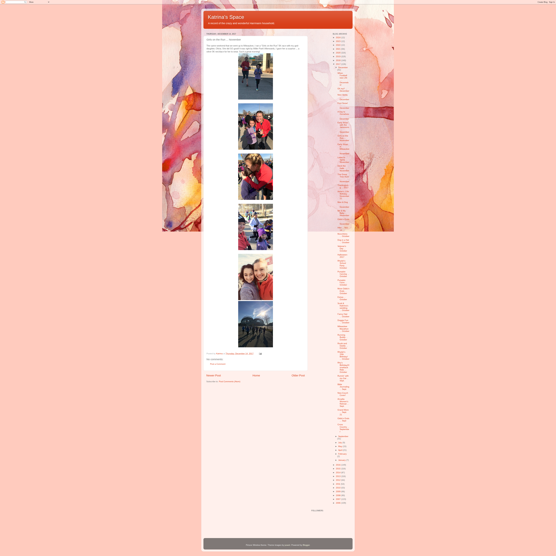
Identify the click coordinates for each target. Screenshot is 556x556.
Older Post (298, 375)
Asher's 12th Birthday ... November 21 (344, 195)
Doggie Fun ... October (343, 321)
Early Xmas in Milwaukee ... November (343, 149)
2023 (338, 41)
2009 (338, 491)
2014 (338, 472)
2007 (338, 499)
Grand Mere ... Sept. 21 (343, 412)
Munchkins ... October (343, 235)
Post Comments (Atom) (229, 381)
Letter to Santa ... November (343, 159)
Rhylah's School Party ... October (342, 264)
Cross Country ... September (343, 428)
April (340, 450)
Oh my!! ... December (343, 90)
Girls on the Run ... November (343, 138)
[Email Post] (260, 354)
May (340, 446)
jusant (287, 545)
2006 (338, 503)
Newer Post (213, 375)
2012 (338, 480)
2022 (338, 45)
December (343, 67)
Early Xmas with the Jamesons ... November (343, 127)
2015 (338, 469)
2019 (338, 56)
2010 (338, 488)
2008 (338, 495)
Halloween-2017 (343, 256)
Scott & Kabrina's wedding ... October (343, 307)
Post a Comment (217, 364)
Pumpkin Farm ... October (342, 282)
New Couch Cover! (343, 394)
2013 (338, 476)
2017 (338, 64)
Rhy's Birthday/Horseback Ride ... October (343, 367)
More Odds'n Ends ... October (343, 291)
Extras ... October (342, 298)
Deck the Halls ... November (343, 168)
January (342, 460)
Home (256, 375)
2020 (338, 53)
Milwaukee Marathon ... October (343, 328)
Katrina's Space (226, 17)
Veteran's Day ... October (342, 248)
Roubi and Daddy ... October (343, 345)
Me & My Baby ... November (343, 213)
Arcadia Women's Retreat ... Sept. (343, 402)
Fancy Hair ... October (343, 315)
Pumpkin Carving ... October (343, 274)
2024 (338, 37)
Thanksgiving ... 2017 (343, 186)
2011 (338, 484)
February (342, 454)
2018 (338, 60)
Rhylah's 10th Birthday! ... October (343, 355)
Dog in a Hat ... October (343, 241)
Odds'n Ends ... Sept (343, 419)
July (340, 443)
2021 (338, 49)
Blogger (306, 545)
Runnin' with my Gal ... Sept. (343, 378)
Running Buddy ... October (343, 337)
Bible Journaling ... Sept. (343, 386)
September (343, 436)
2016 (338, 465)
